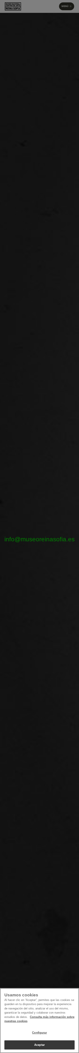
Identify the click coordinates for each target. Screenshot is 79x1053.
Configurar (39, 1032)
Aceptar (39, 1044)
